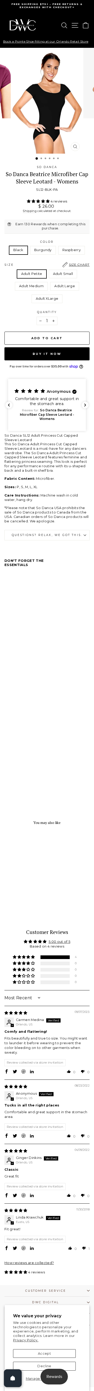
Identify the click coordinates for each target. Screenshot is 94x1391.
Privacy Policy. (25, 1340)
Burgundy (43, 250)
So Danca (47, 167)
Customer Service (45, 1290)
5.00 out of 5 (59, 942)
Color (47, 242)
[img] (15, 1013)
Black (18, 250)
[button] (39, 201)
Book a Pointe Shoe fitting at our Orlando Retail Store (45, 41)
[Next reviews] (85, 405)
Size (47, 265)
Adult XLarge (47, 299)
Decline (44, 1366)
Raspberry (71, 250)
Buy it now (47, 354)
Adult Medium (31, 286)
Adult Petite (31, 274)
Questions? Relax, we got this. (47, 535)
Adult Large (64, 286)
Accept (44, 1353)
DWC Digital (45, 1302)
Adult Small (63, 274)
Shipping (30, 211)
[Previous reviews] (8, 405)
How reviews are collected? (29, 1263)
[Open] (13, 1378)
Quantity (47, 312)
